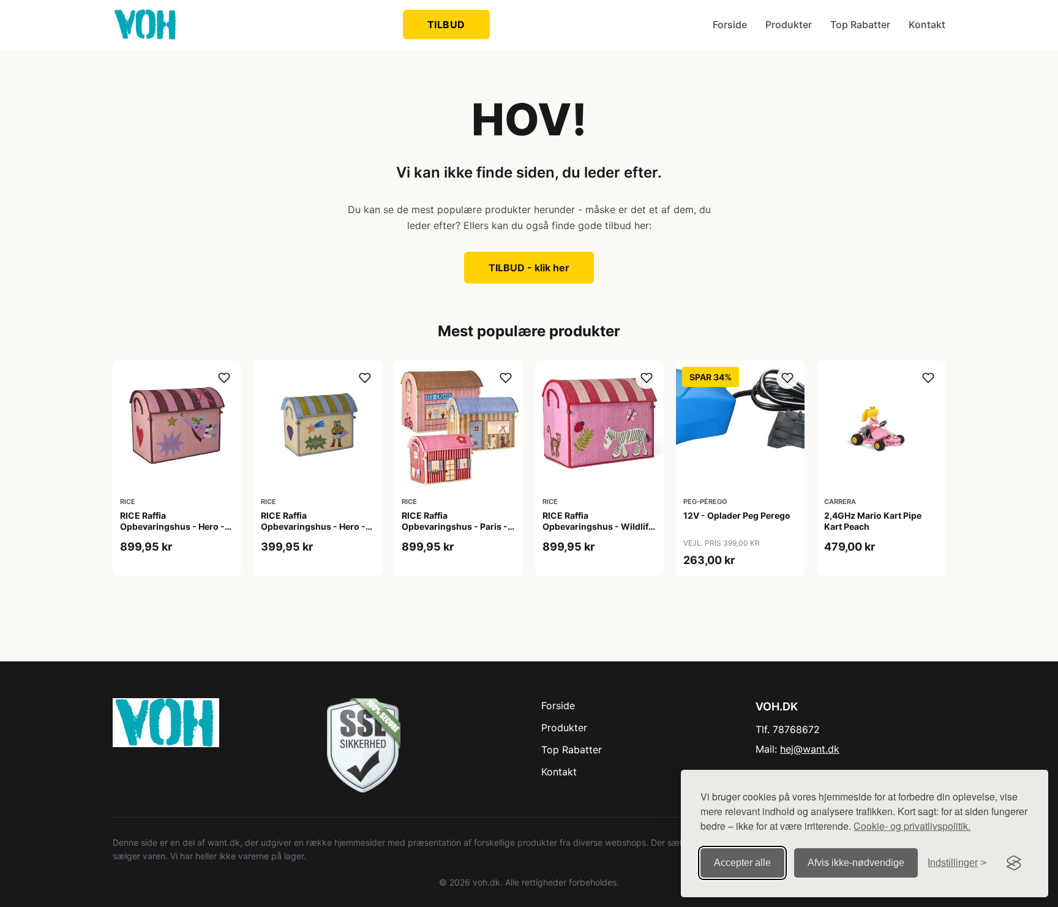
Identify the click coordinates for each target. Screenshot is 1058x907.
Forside (730, 24)
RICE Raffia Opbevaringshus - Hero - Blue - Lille (313, 526)
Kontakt (927, 24)
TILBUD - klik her (529, 268)
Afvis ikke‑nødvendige (856, 862)
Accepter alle (742, 862)
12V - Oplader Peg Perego (736, 515)
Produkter (788, 24)
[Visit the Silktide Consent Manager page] (1014, 863)
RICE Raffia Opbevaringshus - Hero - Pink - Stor (172, 526)
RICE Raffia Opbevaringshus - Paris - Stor (455, 526)
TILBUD (446, 24)
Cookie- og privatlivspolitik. (912, 826)
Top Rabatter (860, 24)
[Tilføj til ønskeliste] (224, 378)
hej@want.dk (809, 749)
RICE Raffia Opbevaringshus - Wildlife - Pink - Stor (597, 526)
